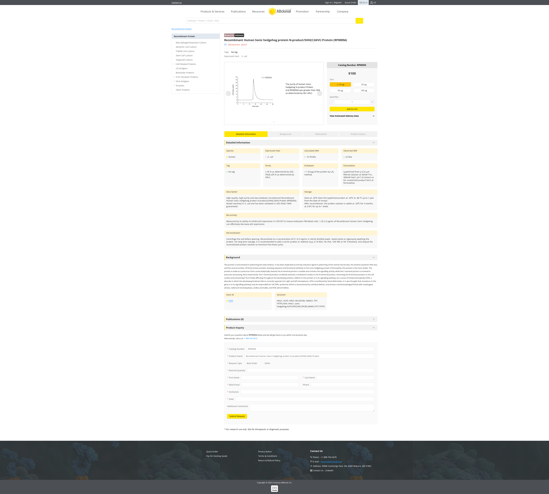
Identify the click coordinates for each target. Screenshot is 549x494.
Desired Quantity (237, 370)
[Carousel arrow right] (319, 93)
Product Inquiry (235, 327)
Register (338, 2)
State (231, 399)
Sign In (328, 2)
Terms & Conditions (267, 456)
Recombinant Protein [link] (182, 29)
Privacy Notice (265, 451)
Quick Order (350, 2)
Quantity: (334, 96)
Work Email (234, 384)
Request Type (235, 363)
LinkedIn (329, 470)
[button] (332, 102)
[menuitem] (212, 11)
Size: (332, 79)
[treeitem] (195, 42)
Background (233, 257)
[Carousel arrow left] (228, 93)
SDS (245, 44)
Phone (306, 384)
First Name (234, 377)
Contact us (177, 2)
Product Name (236, 356)
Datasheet (235, 44)
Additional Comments (237, 406)
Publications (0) (235, 319)
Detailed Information (238, 142)
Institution (234, 392)
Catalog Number (237, 349)
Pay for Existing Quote (216, 456)
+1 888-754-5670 (250, 338)
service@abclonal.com (331, 461)
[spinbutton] (352, 102)
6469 (230, 300)
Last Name (310, 377)
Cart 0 (364, 2)
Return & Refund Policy (269, 460)
